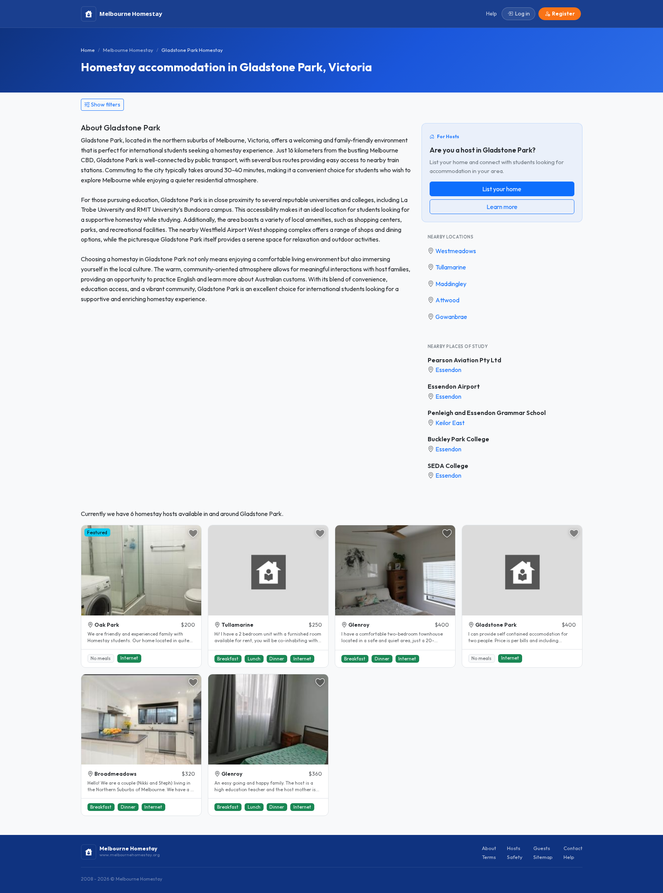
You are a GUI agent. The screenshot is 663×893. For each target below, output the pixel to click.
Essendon (448, 370)
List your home (501, 189)
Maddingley (450, 284)
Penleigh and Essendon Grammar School (487, 413)
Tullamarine (450, 267)
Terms (489, 857)
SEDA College (448, 466)
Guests (541, 848)
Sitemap (543, 857)
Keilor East (449, 423)
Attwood (447, 300)
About (489, 848)
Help (569, 857)
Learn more (502, 207)
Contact (573, 848)
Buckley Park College (458, 439)
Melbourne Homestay (128, 50)
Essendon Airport (454, 386)
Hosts (513, 848)
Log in (522, 13)
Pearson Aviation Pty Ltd (464, 360)
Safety (515, 857)
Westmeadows (455, 251)
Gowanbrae (451, 317)
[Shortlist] (193, 533)
